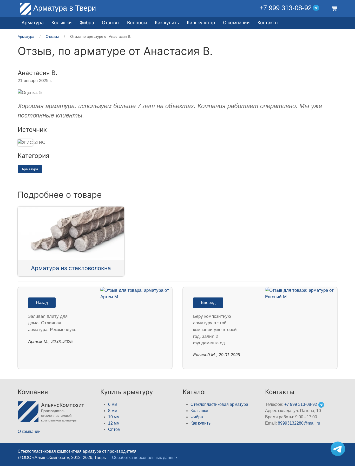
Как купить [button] (167, 22)
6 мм (112, 404)
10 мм (114, 417)
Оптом (114, 429)
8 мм (112, 410)
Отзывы (110, 22)
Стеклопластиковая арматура (219, 404)
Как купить (200, 423)
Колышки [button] (61, 22)
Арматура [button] (33, 22)
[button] (333, 8)
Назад (42, 302)
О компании (236, 22)
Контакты (268, 22)
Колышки (199, 410)
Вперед (208, 302)
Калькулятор (201, 22)
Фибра (87, 22)
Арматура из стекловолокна (71, 267)
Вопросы (137, 22)
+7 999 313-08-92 (285, 7)
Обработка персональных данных (145, 457)
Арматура (30, 169)
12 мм (114, 423)
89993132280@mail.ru (299, 423)
